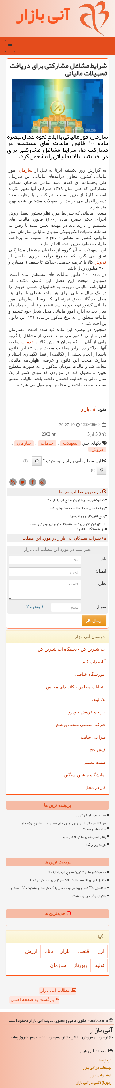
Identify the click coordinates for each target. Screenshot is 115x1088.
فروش (100, 262)
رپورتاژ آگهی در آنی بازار (93, 1082)
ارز (101, 951)
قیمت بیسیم (95, 762)
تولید (99, 965)
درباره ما (105, 1060)
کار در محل (95, 787)
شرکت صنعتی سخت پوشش (80, 724)
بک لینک (99, 699)
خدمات (27, 342)
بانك (49, 951)
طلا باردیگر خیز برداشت (89, 896)
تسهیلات (70, 443)
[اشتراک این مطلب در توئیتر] (22, 481)
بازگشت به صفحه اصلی (33, 999)
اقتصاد (83, 951)
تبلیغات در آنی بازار (97, 1067)
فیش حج (98, 750)
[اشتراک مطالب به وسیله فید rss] (13, 481)
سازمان (26, 170)
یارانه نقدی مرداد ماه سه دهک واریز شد (77, 508)
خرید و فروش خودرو (87, 712)
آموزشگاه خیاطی (90, 674)
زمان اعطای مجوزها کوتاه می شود (84, 836)
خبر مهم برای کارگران (91, 815)
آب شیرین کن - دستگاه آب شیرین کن (72, 649)
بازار (65, 951)
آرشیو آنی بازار (100, 1075)
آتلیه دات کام (94, 662)
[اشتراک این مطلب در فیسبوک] (32, 481)
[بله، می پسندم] (37, 461)
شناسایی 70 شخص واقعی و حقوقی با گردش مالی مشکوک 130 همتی (58, 888)
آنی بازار (89, 409)
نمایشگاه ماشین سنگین (85, 775)
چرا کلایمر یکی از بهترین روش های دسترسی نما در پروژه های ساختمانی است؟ (63, 826)
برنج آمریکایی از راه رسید (87, 515)
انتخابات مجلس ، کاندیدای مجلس (76, 687)
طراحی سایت (93, 737)
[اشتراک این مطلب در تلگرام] (42, 481)
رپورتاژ (80, 965)
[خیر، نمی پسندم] (101, 470)
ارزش (31, 951)
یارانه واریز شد (95, 844)
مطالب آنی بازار (56, 990)
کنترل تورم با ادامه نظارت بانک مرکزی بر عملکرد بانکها (68, 880)
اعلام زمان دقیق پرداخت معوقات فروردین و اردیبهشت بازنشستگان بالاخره (67, 526)
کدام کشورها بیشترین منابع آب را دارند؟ (76, 500)
